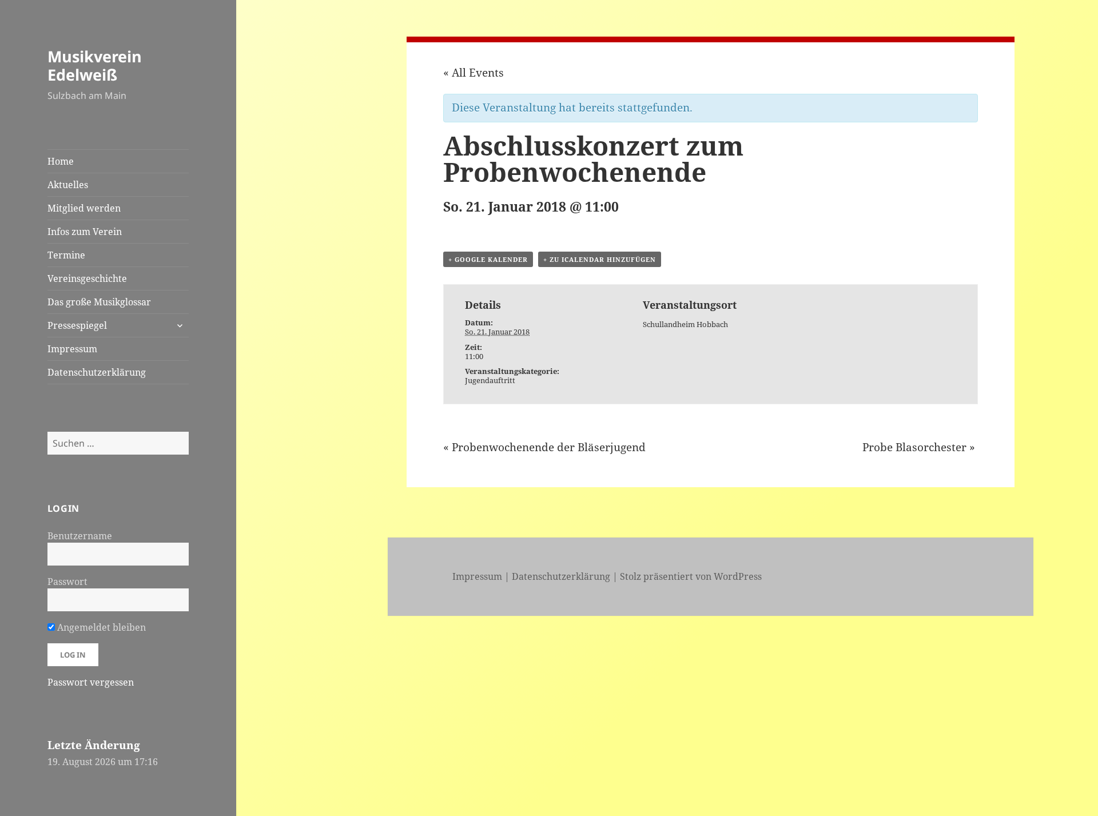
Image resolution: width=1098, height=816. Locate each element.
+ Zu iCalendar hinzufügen (599, 259)
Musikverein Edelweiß (94, 65)
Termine (66, 255)
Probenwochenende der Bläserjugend (544, 447)
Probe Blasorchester (918, 447)
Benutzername (79, 536)
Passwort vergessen (90, 682)
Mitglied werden (84, 208)
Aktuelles (67, 184)
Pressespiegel (77, 325)
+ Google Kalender (488, 259)
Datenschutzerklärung (96, 372)
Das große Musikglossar (99, 302)
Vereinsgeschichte (87, 278)
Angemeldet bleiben (100, 627)
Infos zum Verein (84, 231)
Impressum (72, 349)
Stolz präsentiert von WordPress (691, 576)
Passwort (67, 581)
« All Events (473, 72)
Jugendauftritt (490, 380)
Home (60, 161)
